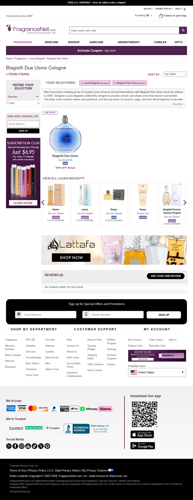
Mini (47, 363)
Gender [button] (12, 96)
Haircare (96, 42)
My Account (134, 339)
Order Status (163, 9)
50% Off (30, 339)
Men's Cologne (13, 355)
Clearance (31, 369)
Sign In (147, 9)
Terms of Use (18, 470)
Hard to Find (52, 369)
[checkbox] (23, 103)
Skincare (51, 42)
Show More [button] (178, 104)
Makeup (74, 42)
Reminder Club (157, 345)
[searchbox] (124, 30)
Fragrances (22, 42)
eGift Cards (73, 357)
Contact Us (73, 345)
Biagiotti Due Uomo (130, 83)
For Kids (50, 339)
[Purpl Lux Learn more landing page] (157, 357)
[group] (55, 204)
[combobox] (128, 30)
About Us (72, 351)
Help (178, 9)
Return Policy (94, 339)
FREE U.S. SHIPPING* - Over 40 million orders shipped (97, 2)
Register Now (135, 345)
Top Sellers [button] (170, 74)
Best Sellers (32, 363)
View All (63, 178)
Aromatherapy (33, 357)
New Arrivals (52, 357)
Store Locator (94, 370)
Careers (111, 364)
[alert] (144, 15)
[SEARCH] (183, 30)
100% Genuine (95, 364)
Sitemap (111, 349)
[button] (65, 136)
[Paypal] (54, 408)
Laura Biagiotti (37, 58)
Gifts (178, 42)
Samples (30, 345)
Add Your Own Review (166, 276)
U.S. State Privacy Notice (64, 470)
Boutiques (10, 366)
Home (9, 58)
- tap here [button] (96, 50)
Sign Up (23, 131)
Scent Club (32, 375)
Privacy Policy (37, 470)
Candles (49, 351)
